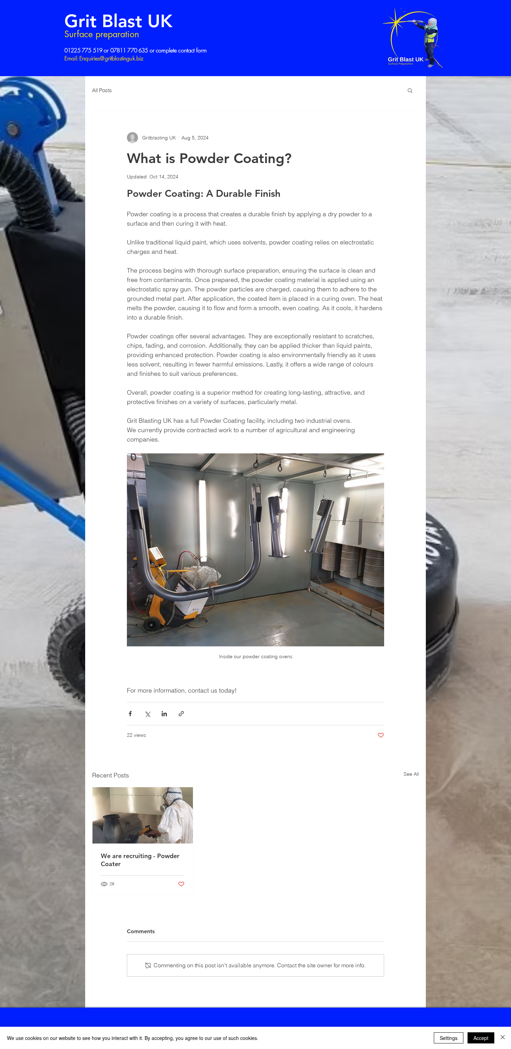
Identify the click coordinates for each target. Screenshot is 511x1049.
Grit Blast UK (118, 21)
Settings (448, 1037)
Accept (480, 1037)
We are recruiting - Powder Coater (140, 860)
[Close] (502, 1037)
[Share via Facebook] (130, 713)
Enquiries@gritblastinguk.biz (111, 58)
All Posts (102, 90)
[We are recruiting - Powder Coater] (142, 815)
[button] (410, 90)
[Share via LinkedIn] (164, 713)
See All (411, 774)
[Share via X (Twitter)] (147, 713)
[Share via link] (181, 713)
